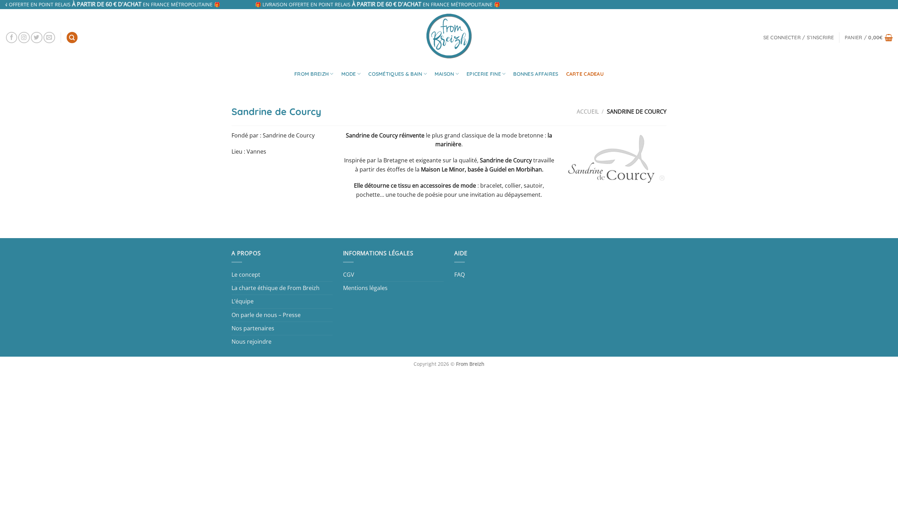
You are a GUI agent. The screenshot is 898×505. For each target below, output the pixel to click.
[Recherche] (72, 37)
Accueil (588, 111)
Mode (348, 74)
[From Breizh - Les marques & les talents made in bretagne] (449, 35)
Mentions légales (365, 288)
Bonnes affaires (535, 74)
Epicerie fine (484, 74)
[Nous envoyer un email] (49, 37)
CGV (348, 274)
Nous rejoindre (252, 341)
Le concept (246, 274)
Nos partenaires (253, 328)
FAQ (459, 274)
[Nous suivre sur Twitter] (36, 37)
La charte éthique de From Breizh (276, 288)
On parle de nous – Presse (266, 315)
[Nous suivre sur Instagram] (24, 37)
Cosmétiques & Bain (395, 74)
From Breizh (311, 74)
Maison (444, 74)
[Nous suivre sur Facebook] (12, 37)
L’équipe (243, 301)
